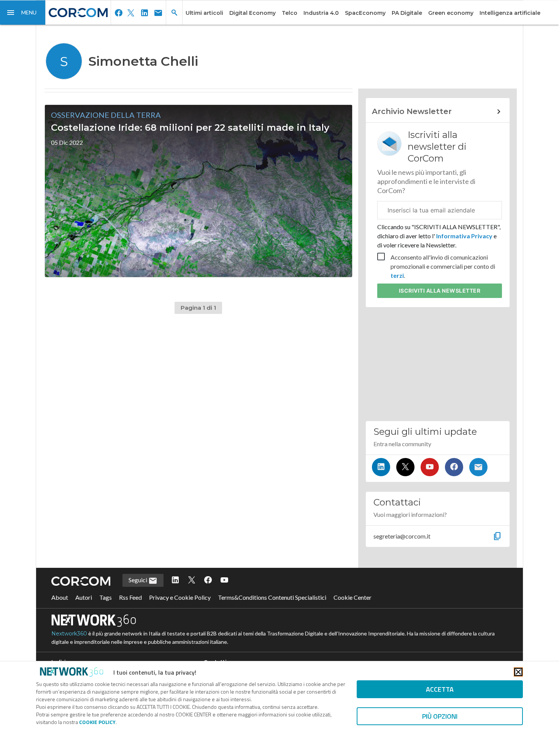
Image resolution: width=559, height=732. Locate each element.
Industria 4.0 (321, 13)
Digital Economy (252, 13)
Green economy (450, 13)
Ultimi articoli (204, 13)
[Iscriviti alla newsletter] (478, 467)
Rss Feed (130, 597)
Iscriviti (440, 290)
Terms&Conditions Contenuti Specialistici (272, 597)
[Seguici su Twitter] (405, 467)
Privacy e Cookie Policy (180, 597)
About (59, 597)
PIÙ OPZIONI (439, 716)
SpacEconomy (365, 13)
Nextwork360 (69, 633)
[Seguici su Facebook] (454, 467)
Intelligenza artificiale (510, 13)
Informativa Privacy (464, 235)
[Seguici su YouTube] (430, 467)
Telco (289, 13)
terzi (397, 275)
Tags (105, 597)
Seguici (138, 579)
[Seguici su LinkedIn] (381, 467)
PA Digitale (407, 13)
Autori (83, 597)
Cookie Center (352, 597)
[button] (23, 12)
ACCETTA (440, 689)
